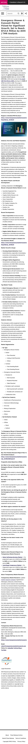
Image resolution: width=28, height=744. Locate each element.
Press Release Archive (16, 735)
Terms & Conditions (20, 738)
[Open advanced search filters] (22, 13)
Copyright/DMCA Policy (9, 741)
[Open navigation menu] (2, 13)
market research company (8, 579)
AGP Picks (4, 2)
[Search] (18, 13)
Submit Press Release (8, 738)
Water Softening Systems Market (12, 557)
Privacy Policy (21, 741)
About (7, 735)
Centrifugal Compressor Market (12, 565)
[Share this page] (26, 13)
